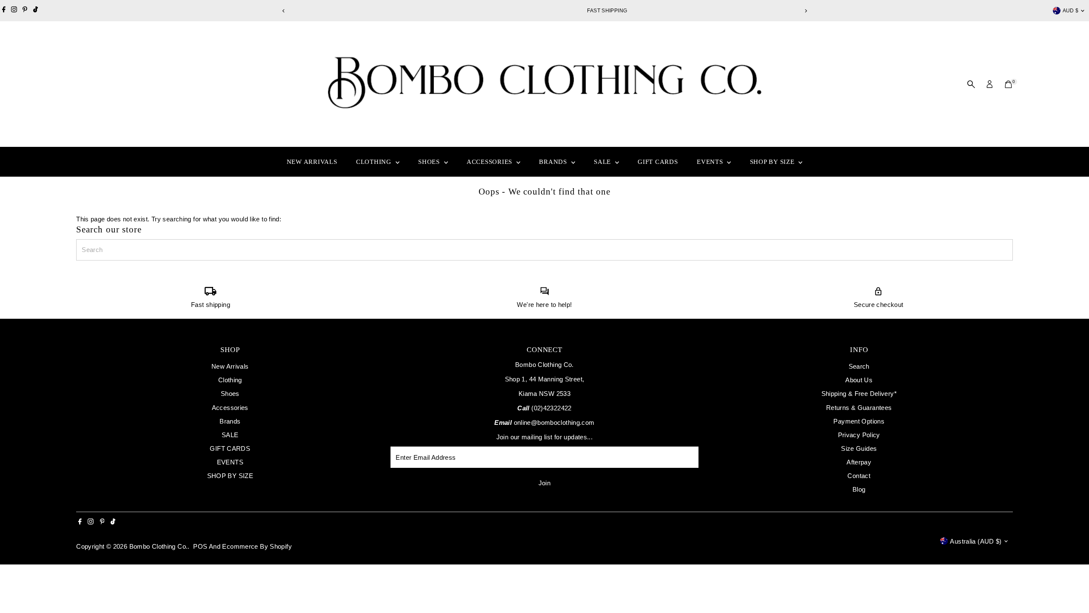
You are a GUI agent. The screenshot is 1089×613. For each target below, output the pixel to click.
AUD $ (1071, 11)
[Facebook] (4, 10)
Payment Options (858, 421)
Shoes (430, 161)
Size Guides (859, 448)
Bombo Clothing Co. (158, 546)
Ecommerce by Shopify (257, 546)
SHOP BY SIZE (773, 161)
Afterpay (859, 462)
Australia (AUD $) (975, 541)
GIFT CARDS (658, 161)
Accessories (490, 161)
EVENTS (711, 161)
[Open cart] (1008, 84)
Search (859, 366)
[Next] (805, 10)
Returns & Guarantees (859, 407)
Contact (858, 475)
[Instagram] (14, 10)
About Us (858, 380)
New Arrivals (312, 161)
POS (200, 546)
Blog (859, 489)
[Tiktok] (35, 10)
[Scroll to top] (1071, 589)
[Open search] (971, 84)
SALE (603, 161)
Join (545, 483)
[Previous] (283, 10)
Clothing (374, 161)
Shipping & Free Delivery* (859, 393)
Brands (554, 161)
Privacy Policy (859, 434)
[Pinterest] (24, 10)
